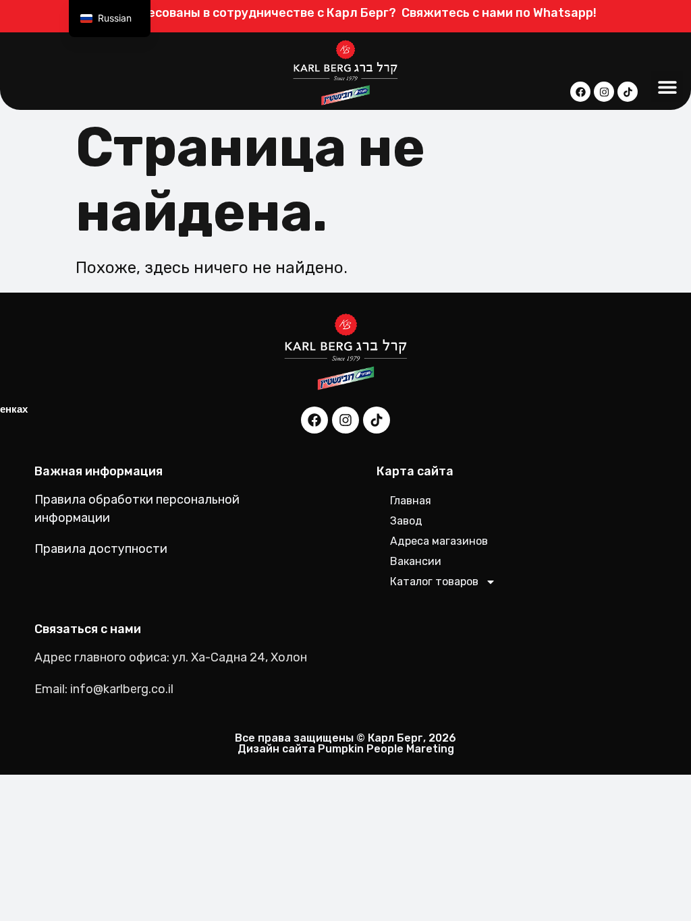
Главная (410, 500)
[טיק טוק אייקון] (627, 92)
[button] (667, 86)
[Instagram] (604, 92)
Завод (406, 520)
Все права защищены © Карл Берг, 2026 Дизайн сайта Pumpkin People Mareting (345, 743)
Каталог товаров (434, 581)
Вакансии (415, 561)
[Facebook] (580, 92)
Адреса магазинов (439, 541)
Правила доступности (100, 548)
